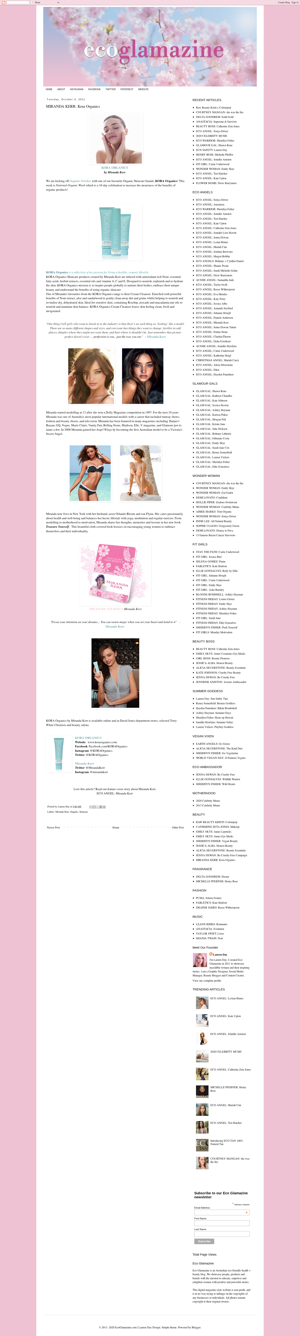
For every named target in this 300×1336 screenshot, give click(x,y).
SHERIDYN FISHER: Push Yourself (216, 627)
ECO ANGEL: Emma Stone (212, 332)
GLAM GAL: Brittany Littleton (213, 433)
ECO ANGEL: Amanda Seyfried (214, 308)
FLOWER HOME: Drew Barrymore (216, 183)
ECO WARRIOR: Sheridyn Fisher (215, 140)
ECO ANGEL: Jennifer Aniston (213, 159)
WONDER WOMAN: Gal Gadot (214, 492)
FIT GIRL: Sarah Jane (208, 618)
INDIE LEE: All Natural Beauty (214, 521)
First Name (200, 1218)
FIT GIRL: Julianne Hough (211, 575)
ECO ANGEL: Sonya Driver (212, 131)
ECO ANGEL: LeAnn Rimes (226, 998)
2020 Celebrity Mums (208, 800)
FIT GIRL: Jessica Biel (209, 556)
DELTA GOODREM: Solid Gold (215, 117)
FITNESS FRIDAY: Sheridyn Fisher (216, 613)
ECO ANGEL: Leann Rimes (212, 242)
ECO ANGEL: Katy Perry (211, 299)
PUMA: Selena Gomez (209, 898)
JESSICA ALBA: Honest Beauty (214, 663)
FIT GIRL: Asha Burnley (210, 589)
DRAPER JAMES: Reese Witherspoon (217, 907)
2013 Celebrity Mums (208, 805)
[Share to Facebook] (101, 807)
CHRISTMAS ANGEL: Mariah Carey (217, 360)
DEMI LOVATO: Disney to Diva (214, 530)
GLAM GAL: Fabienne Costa (212, 438)
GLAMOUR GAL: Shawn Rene (214, 145)
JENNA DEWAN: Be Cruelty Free (215, 677)
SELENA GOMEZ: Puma (210, 561)
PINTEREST (126, 89)
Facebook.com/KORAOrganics (108, 746)
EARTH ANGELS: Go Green (213, 743)
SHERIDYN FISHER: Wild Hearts (215, 784)
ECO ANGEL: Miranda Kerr (115, 793)
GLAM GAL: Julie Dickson (211, 428)
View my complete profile (207, 980)
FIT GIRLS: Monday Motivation (214, 632)
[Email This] (91, 807)
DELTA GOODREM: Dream (212, 876)
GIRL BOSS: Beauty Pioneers (213, 658)
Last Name (200, 1229)
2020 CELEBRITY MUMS (211, 136)
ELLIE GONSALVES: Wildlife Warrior (218, 779)
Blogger (196, 1327)
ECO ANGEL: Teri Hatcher (211, 173)
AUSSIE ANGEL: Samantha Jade (215, 280)
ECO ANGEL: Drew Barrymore (214, 275)
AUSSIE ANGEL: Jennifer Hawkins (216, 346)
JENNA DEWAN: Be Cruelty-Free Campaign (221, 855)
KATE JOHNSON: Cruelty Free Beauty (218, 672)
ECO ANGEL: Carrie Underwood (215, 350)
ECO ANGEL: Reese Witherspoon (215, 289)
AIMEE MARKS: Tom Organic (214, 511)
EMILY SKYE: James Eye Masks (214, 836)
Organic (74, 811)
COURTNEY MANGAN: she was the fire (219, 112)
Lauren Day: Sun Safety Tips (212, 698)
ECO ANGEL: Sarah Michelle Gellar (217, 270)
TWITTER (111, 89)
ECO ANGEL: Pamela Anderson (214, 317)
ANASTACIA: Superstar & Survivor (216, 121)
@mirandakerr (99, 772)
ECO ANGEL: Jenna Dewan (212, 237)
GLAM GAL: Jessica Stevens (212, 405)
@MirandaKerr (95, 767)
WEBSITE (143, 89)
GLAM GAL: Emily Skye (210, 443)
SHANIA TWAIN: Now (209, 938)
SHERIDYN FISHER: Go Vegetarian (217, 753)
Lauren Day (220, 954)
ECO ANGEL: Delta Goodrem (213, 341)
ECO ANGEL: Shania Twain (212, 265)
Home (115, 827)
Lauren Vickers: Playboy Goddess (215, 727)
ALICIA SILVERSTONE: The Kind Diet (219, 748)
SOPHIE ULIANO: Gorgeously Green (217, 526)
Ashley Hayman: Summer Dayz (213, 713)
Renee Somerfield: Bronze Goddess (215, 703)
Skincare (83, 811)
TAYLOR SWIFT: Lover (210, 933)
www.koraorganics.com (102, 742)
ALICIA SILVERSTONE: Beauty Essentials (221, 667)
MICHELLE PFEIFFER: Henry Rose (217, 881)
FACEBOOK (94, 89)
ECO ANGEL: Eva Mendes (211, 294)
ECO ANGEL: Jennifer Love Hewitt (216, 232)
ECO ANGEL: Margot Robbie (213, 256)
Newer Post (53, 827)
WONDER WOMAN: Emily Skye (215, 169)
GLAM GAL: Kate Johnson (211, 400)
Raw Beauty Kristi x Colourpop (213, 107)
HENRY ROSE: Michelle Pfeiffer (214, 154)
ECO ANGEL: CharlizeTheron (213, 336)
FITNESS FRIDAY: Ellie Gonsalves (216, 622)
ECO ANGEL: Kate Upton (211, 178)
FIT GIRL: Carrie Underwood (212, 164)
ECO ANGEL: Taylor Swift (211, 284)
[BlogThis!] (94, 807)
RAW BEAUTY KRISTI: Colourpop (216, 822)
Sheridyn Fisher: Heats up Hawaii (214, 717)
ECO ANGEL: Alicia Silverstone (214, 365)
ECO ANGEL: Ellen (207, 369)
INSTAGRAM (76, 89)
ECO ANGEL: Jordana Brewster (214, 251)
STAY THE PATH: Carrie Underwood (217, 552)
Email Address (221, 1207)
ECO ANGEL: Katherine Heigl (213, 355)
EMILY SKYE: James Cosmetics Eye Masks (220, 653)
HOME (49, 89)
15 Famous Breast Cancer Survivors (215, 535)
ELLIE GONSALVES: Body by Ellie (217, 570)
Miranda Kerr (62, 811)
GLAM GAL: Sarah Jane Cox (212, 447)
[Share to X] (97, 807)
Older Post (178, 827)
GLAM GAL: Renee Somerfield (214, 452)
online (107, 720)
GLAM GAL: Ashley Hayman (213, 410)
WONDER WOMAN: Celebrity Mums (217, 507)
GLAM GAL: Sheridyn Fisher (213, 462)
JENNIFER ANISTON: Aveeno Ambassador (221, 682)
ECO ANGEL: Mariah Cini (211, 247)
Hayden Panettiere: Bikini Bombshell (216, 708)
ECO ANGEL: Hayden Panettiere (215, 374)
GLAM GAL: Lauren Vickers (212, 457)
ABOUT (61, 89)
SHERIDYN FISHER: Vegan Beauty (217, 841)
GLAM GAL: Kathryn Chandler (214, 395)
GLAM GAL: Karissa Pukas (212, 414)
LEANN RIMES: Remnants (211, 924)
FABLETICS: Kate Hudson (211, 566)
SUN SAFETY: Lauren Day (211, 150)
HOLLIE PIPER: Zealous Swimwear (216, 502)
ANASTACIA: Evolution (210, 929)
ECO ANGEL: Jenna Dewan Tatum (216, 327)
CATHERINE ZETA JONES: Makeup (217, 826)
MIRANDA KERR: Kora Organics (215, 860)
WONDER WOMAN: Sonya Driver (216, 516)
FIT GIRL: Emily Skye (209, 585)
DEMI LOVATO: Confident (211, 497)
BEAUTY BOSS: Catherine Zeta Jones (218, 126)
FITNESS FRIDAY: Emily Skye (214, 603)
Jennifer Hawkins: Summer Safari (214, 722)
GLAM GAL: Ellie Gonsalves (212, 466)
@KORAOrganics (101, 750)
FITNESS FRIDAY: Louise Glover (215, 599)
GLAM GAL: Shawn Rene (211, 391)
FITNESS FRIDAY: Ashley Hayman (216, 608)
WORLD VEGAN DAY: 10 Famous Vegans (220, 758)
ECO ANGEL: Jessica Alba (211, 303)
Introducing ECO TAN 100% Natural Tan (226, 1142)
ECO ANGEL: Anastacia (210, 204)
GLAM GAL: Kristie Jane (210, 424)
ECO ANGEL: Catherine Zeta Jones (216, 228)
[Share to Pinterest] (104, 807)
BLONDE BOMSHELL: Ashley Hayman (219, 594)
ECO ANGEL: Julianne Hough (213, 313)
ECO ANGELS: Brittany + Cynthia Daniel (220, 261)
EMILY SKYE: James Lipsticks (213, 831)
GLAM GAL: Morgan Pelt (211, 419)
